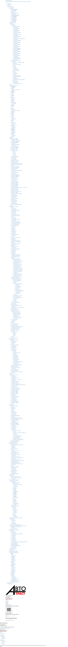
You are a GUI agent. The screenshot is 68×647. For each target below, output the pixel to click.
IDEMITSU (13, 87)
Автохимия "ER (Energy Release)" (17, 171)
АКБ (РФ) (13, 12)
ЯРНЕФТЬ (13, 105)
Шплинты (16, 516)
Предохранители (14, 342)
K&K (14, 332)
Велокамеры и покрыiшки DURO (19, 62)
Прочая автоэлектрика (15, 365)
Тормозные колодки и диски (16, 255)
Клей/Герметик (14, 158)
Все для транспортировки (16, 455)
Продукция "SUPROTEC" (16, 145)
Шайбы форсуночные (15, 325)
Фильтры (16, 258)
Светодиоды (14, 394)
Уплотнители (16, 301)
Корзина (7, 600)
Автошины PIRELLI (17, 47)
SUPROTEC (13, 86)
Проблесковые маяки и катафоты (17, 371)
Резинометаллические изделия (17, 278)
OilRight (13, 112)
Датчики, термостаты (15, 247)
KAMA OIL (14, 123)
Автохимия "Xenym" (15, 183)
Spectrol (13, 115)
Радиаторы (13, 245)
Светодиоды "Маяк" (15, 378)
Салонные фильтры (18, 266)
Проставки (13, 330)
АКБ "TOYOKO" (14, 10)
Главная (7, 620)
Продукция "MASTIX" (15, 143)
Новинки (9, 3)
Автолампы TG (14, 398)
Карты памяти (16, 358)
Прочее (16, 237)
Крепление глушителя (15, 328)
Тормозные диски (14, 320)
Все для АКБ (14, 348)
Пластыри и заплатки (17, 75)
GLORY (13, 574)
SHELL (13, 114)
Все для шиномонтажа (17, 64)
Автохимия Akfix (14, 159)
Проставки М (16, 82)
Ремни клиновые (20, 290)
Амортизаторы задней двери (16, 241)
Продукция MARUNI (17, 76)
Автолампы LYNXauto (15, 402)
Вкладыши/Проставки (15, 235)
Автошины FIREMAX (17, 54)
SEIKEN (15, 333)
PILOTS (13, 101)
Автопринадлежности (14, 443)
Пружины (16, 243)
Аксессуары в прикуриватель (18, 361)
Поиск (11, 618)
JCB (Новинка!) (16, 503)
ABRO (13, 94)
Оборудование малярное (16, 579)
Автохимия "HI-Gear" (15, 173)
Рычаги (14, 217)
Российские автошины (17, 35)
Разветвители (16, 357)
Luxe (12, 107)
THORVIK (15, 496)
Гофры (13, 465)
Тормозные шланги (17, 296)
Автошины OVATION (17, 43)
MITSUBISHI (14, 129)
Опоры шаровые (16, 210)
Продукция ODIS (14, 200)
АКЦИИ (29, 1)
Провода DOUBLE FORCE (16, 545)
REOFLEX (13, 564)
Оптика (13, 403)
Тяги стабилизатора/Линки (16, 223)
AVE (12, 553)
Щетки (13, 343)
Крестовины (13, 233)
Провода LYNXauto (15, 543)
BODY (14, 555)
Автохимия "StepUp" (15, 180)
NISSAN (14, 131)
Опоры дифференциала (16, 329)
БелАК (15, 495)
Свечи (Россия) (14, 540)
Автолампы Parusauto (15, 389)
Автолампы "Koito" (16, 383)
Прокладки (14, 253)
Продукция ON (14, 468)
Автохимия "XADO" (15, 148)
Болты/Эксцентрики (15, 226)
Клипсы (16, 510)
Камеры (15, 353)
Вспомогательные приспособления (17, 458)
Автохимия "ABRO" (16, 140)
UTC (14, 154)
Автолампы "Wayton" (15, 392)
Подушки (14, 228)
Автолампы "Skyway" (16, 388)
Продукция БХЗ (16, 78)
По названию (8, 605)
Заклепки (15, 507)
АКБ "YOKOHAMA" (14, 9)
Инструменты (16, 482)
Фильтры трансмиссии (18, 274)
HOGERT (15, 492)
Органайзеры (14, 414)
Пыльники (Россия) (15, 304)
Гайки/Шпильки (14, 232)
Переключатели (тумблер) (16, 368)
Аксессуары (14, 405)
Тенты (13, 409)
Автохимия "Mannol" (15, 174)
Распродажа (10, 4)
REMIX (14, 563)
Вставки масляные (18, 264)
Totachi (14, 118)
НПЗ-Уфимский (14, 125)
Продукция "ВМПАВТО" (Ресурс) (17, 194)
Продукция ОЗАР (16, 360)
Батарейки (13, 372)
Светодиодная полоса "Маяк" (16, 380)
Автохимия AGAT (14, 203)
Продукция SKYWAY (15, 473)
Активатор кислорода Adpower (17, 204)
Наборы (15, 74)
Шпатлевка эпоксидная (15, 581)
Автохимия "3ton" (14, 149)
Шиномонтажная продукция (16, 61)
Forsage (15, 489)
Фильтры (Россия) (16, 311)
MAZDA (13, 128)
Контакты (3, 643)
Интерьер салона (14, 427)
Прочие (15, 335)
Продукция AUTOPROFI (15, 415)
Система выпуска (14, 324)
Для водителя (14, 407)
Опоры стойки (14, 213)
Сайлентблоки (16, 219)
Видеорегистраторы (17, 352)
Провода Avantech (15, 544)
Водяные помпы (14, 244)
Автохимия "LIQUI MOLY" (16, 175)
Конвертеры (16, 354)
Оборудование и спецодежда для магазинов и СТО (18, 525)
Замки (15, 431)
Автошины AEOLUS (17, 31)
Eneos (13, 104)
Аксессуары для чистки (15, 421)
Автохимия (14, 138)
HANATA (13, 92)
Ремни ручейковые (19, 292)
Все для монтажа (16, 363)
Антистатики (14, 464)
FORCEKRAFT (16, 491)
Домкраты (14, 447)
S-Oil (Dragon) (14, 103)
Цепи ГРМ (17, 288)
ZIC (12, 121)
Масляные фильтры (18, 260)
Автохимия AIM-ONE (15, 184)
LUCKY (14, 569)
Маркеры (14, 576)
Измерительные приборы (16, 459)
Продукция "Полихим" (15, 161)
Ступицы (13, 322)
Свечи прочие (14, 546)
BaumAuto (15, 493)
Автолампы (14, 376)
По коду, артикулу (15, 605)
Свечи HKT (14, 536)
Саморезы (15, 512)
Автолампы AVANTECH (15, 396)
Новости (3, 641)
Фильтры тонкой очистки (18, 318)
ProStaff (15, 155)
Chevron (13, 100)
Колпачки (15, 72)
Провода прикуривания (15, 452)
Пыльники (14, 230)
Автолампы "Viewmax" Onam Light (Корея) (18, 384)
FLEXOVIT (13, 556)
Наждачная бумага (15, 578)
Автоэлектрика (14, 339)
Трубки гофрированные (15, 369)
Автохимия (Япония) (15, 150)
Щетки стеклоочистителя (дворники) (17, 445)
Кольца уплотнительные (18, 279)
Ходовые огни (14, 395)
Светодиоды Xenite (15, 390)
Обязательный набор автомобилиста (20, 432)
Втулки (14, 208)
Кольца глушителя (15, 448)
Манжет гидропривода (17, 281)
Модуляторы (16, 355)
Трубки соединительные (16, 256)
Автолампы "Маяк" (15, 386)
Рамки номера (14, 453)
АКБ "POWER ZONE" (15, 14)
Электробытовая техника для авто (17, 463)
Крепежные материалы (15, 506)
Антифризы (14, 520)
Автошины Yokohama (17, 45)
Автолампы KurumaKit (15, 401)
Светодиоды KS (14, 400)
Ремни (18, 283)
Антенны (15, 351)
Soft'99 (15, 153)
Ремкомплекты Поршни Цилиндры (17, 327)
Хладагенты (13, 199)
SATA (14, 501)
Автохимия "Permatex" (15, 176)
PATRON (15, 499)
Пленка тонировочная (15, 440)
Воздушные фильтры (18, 262)
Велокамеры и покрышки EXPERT (19, 79)
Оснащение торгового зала (16, 526)
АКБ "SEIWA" (14, 21)
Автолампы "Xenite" (15, 393)
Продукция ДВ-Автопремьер (16, 417)
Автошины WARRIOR (17, 48)
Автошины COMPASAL (17, 41)
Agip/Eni (13, 95)
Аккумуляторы (12, 8)
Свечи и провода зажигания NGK (17, 534)
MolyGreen (16, 110)
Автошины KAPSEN (17, 56)
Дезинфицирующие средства (16, 191)
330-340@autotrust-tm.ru (6, 628)
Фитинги (13, 336)
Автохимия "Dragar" (15, 185)
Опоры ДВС (13, 211)
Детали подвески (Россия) (16, 303)
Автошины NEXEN (16, 29)
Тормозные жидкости (15, 182)
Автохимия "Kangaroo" (15, 141)
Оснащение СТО (14, 528)
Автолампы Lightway (15, 391)
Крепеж (15, 511)
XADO (13, 120)
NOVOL (13, 561)
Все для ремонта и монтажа (14, 480)
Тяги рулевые (16, 221)
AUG (14, 151)
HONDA (14, 127)
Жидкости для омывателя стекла (17, 164)
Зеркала (13, 406)
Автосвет (14, 374)
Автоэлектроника (14, 350)
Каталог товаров (10, 6)
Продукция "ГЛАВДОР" (15, 466)
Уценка (9, 5)
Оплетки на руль (14, 413)
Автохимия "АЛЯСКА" (15, 156)
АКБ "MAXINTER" (14, 19)
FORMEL (14, 558)
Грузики (16, 68)
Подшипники (14, 251)
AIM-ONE (13, 97)
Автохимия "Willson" (15, 181)
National (13, 111)
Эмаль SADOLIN (14, 580)
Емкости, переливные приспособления (18, 460)
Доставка (3, 637)
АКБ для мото (14, 11)
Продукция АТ (14, 469)
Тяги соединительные (15, 323)
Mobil (12, 108)
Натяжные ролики (14, 250)
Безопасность (14, 429)
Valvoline (13, 119)
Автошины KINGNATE (17, 59)
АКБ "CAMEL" (14, 20)
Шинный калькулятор (20, 1)
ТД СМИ (15, 504)
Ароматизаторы (12, 475)
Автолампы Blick (14, 399)
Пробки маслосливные (15, 451)
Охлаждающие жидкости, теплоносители (16, 518)
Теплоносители (14, 523)
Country (13, 136)
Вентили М (15, 80)
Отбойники (13, 238)
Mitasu (16, 89)
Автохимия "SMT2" (15, 178)
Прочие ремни (18, 293)
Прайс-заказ (26, 1)
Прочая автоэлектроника (18, 364)
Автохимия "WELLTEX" (15, 146)
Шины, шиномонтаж (13, 23)
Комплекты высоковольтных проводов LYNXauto (19, 541)
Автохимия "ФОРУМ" (15, 189)
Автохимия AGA (14, 202)
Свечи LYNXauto (14, 542)
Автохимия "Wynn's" (15, 147)
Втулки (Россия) (14, 308)
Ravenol (13, 113)
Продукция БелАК (14, 470)
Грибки (15, 66)
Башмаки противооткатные (18, 438)
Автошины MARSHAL (17, 37)
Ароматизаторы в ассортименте (17, 478)
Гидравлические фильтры (18, 275)
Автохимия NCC (14, 197)
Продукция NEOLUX (15, 198)
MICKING (13, 91)
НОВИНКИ (7, 1)
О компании (4, 640)
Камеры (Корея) (16, 70)
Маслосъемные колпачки (16, 248)
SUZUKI (13, 133)
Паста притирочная (15, 186)
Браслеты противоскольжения (18, 439)
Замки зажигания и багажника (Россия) (18, 307)
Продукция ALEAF (15, 195)
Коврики (14, 411)
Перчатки (13, 416)
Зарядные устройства (15, 345)
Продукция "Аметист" (15, 188)
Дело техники (18, 484)
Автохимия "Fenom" (15, 169)
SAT (14, 334)
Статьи (3, 642)
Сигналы (16, 434)
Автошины (14, 25)
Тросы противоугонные (17, 436)
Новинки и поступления (13, 550)
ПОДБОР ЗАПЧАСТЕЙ (12, 1)
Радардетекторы (16, 356)
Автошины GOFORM (17, 52)
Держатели (13, 408)
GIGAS (13, 90)
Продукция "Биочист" (15, 190)
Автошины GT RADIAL (17, 33)
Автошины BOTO (16, 57)
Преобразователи (14, 346)
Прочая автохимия (15, 162)
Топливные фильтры (18, 268)
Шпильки (15, 77)
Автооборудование (16, 462)
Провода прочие (14, 547)
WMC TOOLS (16, 497)
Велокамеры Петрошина (18, 83)
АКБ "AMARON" (14, 18)
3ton (12, 93)
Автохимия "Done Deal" (15, 167)
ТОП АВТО (13, 527)
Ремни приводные (19, 287)
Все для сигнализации (17, 435)
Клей (14, 71)
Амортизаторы (16, 240)
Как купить (3, 636)
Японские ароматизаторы (16, 476)
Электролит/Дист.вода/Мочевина (17, 163)
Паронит (15, 300)
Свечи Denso (14, 532)
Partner (15, 490)
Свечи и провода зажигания (14, 530)
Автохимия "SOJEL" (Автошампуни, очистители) (19, 187)
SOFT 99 (14, 567)
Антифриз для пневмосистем (16, 524)
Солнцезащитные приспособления (17, 418)
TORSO (13, 565)
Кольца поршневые (15, 337)
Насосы (13, 449)
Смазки (13, 165)
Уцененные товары (13, 549)
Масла (14, 85)
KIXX (12, 106)
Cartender (13, 99)
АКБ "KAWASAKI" (14, 16)
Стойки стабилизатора (15, 224)
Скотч (14, 513)
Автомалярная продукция (14, 552)
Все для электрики (15, 366)
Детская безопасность (17, 430)
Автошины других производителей (19, 39)
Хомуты (15, 514)
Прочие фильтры (16, 276)
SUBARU (13, 132)
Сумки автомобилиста (15, 441)
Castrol (13, 98)
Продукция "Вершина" (15, 160)
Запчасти (14, 206)
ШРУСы (13, 321)
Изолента (15, 508)
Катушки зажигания (15, 370)
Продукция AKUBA (15, 419)
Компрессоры (14, 472)
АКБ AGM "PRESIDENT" (15, 15)
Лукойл (13, 124)
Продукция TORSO (15, 422)
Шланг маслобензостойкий (18, 298)
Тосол (14, 522)
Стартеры (13, 340)
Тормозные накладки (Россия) (16, 306)
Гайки (14, 65)
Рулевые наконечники (16, 215)
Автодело (16, 486)
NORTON (14, 560)
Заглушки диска (16, 81)
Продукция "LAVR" (15, 192)
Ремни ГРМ (18, 285)
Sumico (13, 116)
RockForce (15, 494)
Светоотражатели (16, 437)
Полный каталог (11, 620)
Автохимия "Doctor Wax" (15, 166)
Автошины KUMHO (17, 27)
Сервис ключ (16, 502)
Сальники (18, 295)
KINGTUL (15, 488)
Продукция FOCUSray (15, 423)
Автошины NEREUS (17, 50)
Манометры (15, 73)
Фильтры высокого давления (18, 270)
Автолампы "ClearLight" (15, 381)
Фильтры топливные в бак (18, 272)
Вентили (15, 63)
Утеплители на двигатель (16, 456)
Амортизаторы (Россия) (15, 309)
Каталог (3, 633)
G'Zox (14, 152)
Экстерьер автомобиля (15, 425)
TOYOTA (14, 135)
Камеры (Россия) (16, 69)
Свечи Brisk (14, 538)
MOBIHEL (14, 571)
